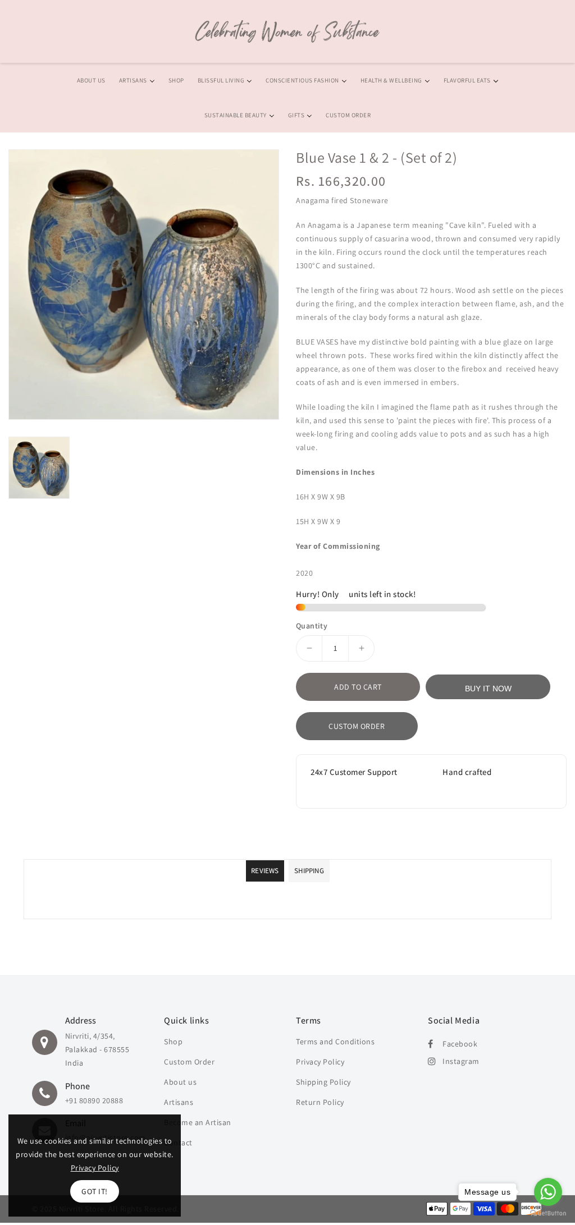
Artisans (178, 1102)
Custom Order (356, 726)
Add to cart (358, 687)
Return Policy (320, 1102)
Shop (173, 1041)
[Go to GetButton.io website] (548, 1213)
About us (180, 1082)
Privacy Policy (320, 1062)
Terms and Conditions (335, 1041)
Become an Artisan (197, 1122)
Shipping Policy (323, 1082)
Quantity (311, 626)
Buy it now (488, 688)
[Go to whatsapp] (548, 1192)
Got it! (94, 1191)
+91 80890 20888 (94, 1100)
